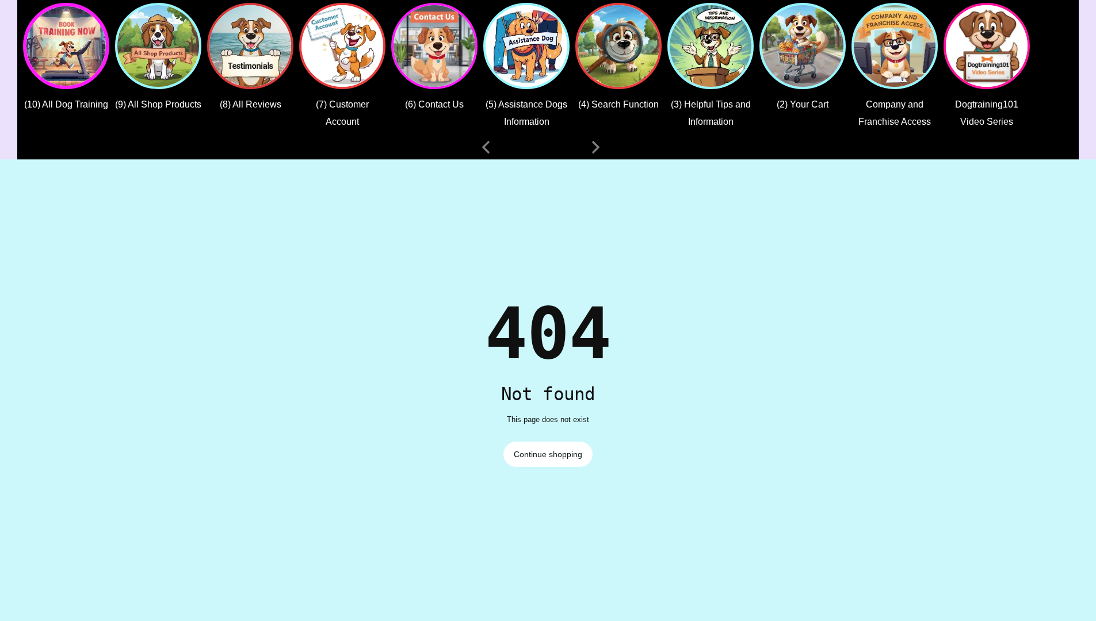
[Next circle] (595, 147)
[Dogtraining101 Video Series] (987, 46)
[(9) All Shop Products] (158, 46)
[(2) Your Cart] (802, 46)
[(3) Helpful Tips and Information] (710, 46)
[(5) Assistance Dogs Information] (526, 46)
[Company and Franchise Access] (894, 46)
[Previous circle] (486, 147)
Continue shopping (548, 454)
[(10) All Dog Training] (66, 46)
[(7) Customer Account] (342, 46)
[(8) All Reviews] (250, 46)
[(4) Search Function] (618, 46)
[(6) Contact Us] (434, 46)
